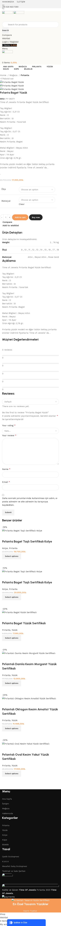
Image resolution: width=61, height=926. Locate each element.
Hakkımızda (7, 813)
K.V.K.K (5, 861)
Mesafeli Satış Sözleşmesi (14, 866)
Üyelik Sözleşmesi (10, 856)
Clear (22, 204)
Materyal (5, 201)
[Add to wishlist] (5, 748)
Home (3, 75)
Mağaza (14, 75)
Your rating (8, 425)
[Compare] (5, 780)
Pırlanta (25, 75)
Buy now (36, 217)
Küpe (4, 840)
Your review (9, 435)
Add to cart (20, 217)
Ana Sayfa (7, 799)
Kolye (4, 835)
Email (6, 482)
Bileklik (5, 844)
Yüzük (5, 830)
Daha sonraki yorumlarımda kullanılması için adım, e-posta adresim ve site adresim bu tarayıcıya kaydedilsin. (30, 501)
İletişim (5, 804)
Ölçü (3, 189)
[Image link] (7, 878)
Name (6, 469)
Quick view (13, 780)
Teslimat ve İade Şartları (13, 871)
